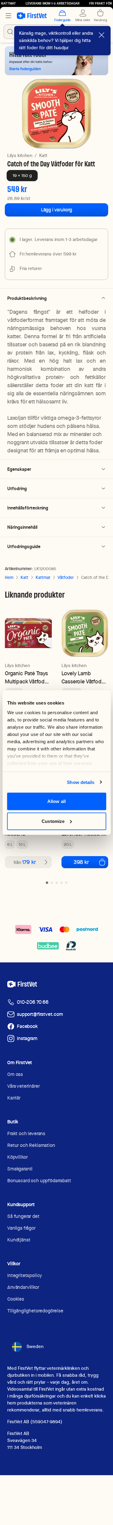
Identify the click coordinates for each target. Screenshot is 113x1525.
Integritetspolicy (24, 1275)
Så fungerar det (23, 1216)
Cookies (15, 1299)
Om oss (15, 1074)
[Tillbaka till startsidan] (32, 16)
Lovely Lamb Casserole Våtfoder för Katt (83, 677)
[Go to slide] (47, 882)
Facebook (27, 1026)
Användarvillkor (23, 1287)
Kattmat (43, 577)
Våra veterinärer (23, 1086)
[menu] (8, 15)
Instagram (27, 1038)
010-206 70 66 (33, 1002)
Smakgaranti (20, 1169)
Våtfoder (66, 577)
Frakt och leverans (26, 1133)
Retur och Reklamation (31, 1145)
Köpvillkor (17, 1157)
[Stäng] (101, 35)
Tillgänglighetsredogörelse (35, 1311)
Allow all (56, 801)
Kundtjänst (18, 1240)
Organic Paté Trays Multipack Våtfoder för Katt (27, 677)
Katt (43, 155)
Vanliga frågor (21, 1228)
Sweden (35, 1347)
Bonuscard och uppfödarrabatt (39, 1180)
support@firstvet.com (40, 1014)
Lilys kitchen (19, 155)
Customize (53, 821)
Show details (80, 782)
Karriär (13, 1098)
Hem (9, 577)
